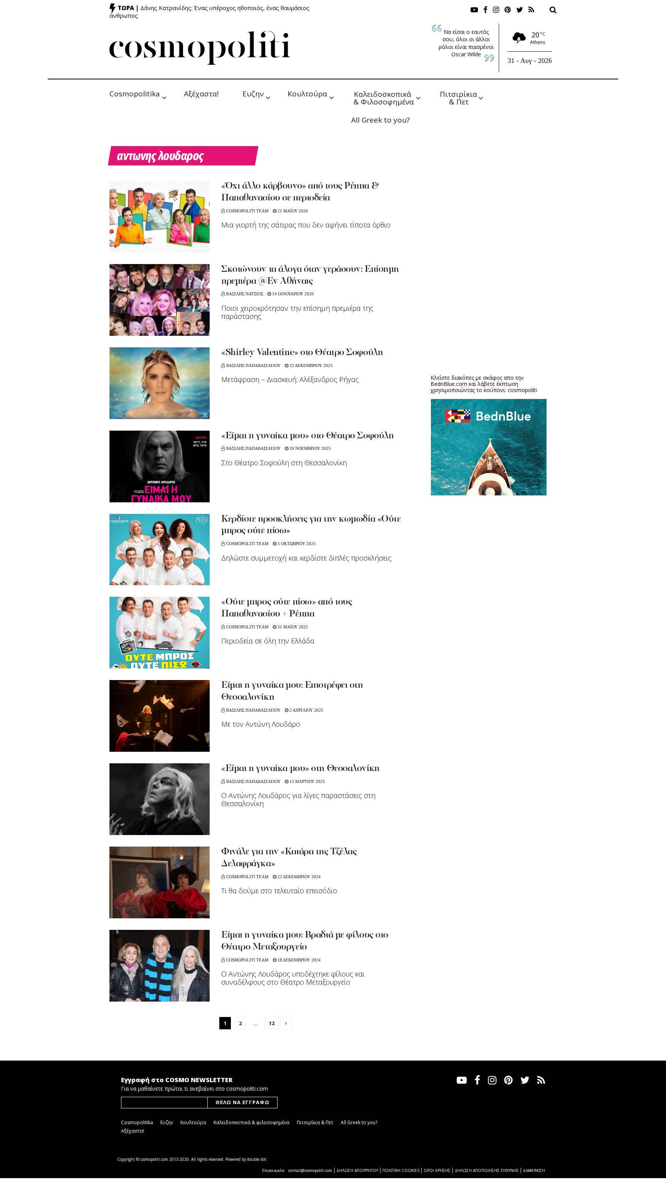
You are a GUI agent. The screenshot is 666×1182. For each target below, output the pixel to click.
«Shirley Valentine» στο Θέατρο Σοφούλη (302, 352)
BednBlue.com (449, 383)
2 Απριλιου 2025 (305, 710)
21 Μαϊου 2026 (292, 211)
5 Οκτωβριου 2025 (296, 543)
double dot (256, 1159)
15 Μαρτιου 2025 (306, 781)
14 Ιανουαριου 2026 (292, 293)
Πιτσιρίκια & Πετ (459, 97)
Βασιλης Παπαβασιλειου (253, 365)
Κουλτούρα (307, 94)
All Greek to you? (380, 120)
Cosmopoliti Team (247, 211)
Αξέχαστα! (201, 94)
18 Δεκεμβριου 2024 (298, 960)
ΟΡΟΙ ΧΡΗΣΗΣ (437, 1170)
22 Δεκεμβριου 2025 (310, 365)
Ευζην (253, 94)
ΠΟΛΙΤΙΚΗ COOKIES (400, 1170)
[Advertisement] (489, 308)
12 (271, 1023)
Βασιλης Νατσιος (244, 293)
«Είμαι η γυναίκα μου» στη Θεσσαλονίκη (300, 768)
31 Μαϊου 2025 (292, 627)
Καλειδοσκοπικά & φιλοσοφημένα (251, 1122)
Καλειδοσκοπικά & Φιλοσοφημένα (383, 97)
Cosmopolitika (134, 94)
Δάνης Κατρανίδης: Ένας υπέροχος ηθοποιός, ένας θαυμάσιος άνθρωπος (209, 11)
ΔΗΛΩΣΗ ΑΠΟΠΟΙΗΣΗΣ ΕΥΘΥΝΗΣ (487, 1170)
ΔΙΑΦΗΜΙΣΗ (534, 1170)
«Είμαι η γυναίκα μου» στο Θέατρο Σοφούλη (307, 436)
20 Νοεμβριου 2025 (309, 448)
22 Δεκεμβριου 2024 (298, 876)
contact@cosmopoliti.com (310, 1170)
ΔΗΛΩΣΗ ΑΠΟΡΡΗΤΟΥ (357, 1170)
